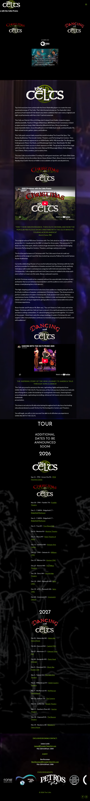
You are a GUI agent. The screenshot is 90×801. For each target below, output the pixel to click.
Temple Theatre (50, 704)
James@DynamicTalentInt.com (45, 746)
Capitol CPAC (51, 646)
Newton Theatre (51, 531)
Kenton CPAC (51, 560)
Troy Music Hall (48, 526)
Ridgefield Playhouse (38, 513)
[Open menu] (86, 4)
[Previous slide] (33, 58)
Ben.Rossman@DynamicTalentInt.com (45, 762)
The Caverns (50, 698)
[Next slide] (57, 58)
